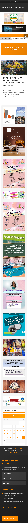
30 (23, 437)
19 (10, 433)
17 (4, 433)
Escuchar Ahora (11, 518)
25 (7, 437)
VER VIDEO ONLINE (6, 7)
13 (14, 430)
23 (23, 433)
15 (20, 430)
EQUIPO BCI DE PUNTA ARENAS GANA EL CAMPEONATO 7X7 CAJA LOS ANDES (13, 81)
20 (14, 433)
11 (7, 430)
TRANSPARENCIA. (22, 7)
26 (10, 437)
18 (7, 433)
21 (17, 433)
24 (4, 437)
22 (20, 433)
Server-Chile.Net (14, 452)
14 (17, 430)
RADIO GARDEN (14, 7)
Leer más (9, 97)
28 (17, 437)
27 (14, 437)
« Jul (4, 443)
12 (10, 430)
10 (4, 430)
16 (23, 430)
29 (20, 437)
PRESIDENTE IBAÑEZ (18, 448)
